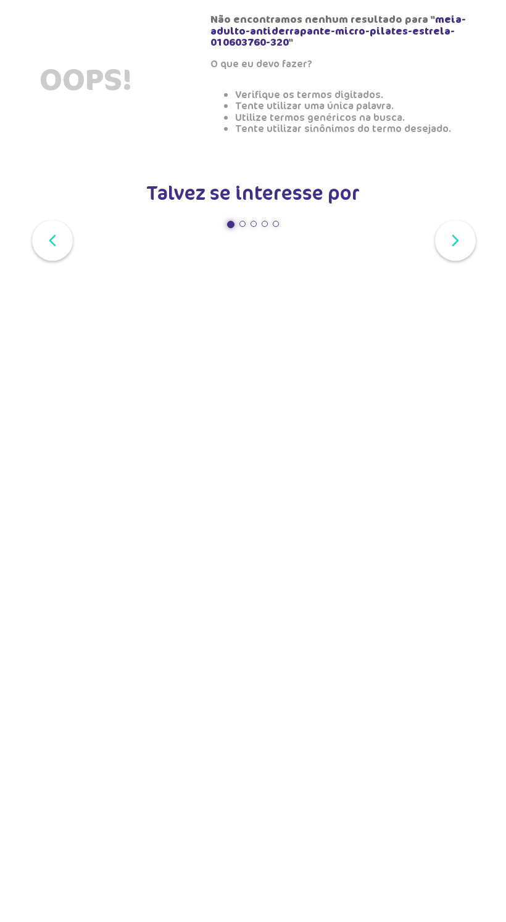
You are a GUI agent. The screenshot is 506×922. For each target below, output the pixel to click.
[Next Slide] (453, 239)
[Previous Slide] (50, 239)
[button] (230, 224)
